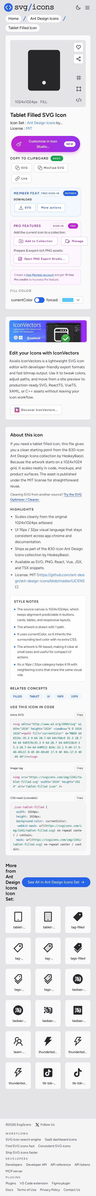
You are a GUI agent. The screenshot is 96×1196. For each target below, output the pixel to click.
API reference (61, 1165)
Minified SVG (54, 167)
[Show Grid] (78, 77)
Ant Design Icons (44, 18)
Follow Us (48, 1125)
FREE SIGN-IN (50, 193)
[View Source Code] (78, 100)
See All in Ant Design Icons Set (53, 882)
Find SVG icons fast (20, 1146)
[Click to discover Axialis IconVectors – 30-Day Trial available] (48, 331)
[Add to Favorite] (78, 47)
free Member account (40, 275)
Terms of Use (26, 1190)
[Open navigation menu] (87, 8)
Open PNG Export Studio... (44, 258)
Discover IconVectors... (39, 410)
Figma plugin (61, 1183)
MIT (29, 128)
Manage (77, 241)
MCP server (14, 1171)
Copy (80, 714)
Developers (14, 1165)
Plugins (11, 1183)
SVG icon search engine (23, 1140)
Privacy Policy (50, 1190)
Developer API (36, 1165)
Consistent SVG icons (54, 1146)
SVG (24, 167)
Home (13, 18)
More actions (51, 207)
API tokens (82, 1165)
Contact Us (72, 1190)
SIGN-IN (58, 225)
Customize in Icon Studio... (51, 144)
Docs (9, 1190)
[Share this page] (78, 59)
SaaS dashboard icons (61, 1140)
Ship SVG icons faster (22, 1153)
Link (24, 178)
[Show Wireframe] (78, 89)
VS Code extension (34, 1183)
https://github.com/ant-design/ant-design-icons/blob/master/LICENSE (50, 581)
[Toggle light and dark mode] (78, 7)
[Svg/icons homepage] (29, 7)
